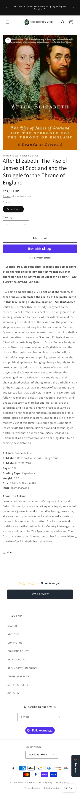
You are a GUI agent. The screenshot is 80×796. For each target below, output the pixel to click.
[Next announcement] (73, 8)
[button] (7, 22)
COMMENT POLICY (18, 651)
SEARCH (12, 626)
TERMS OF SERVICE (18, 676)
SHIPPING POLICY (17, 685)
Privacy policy (63, 782)
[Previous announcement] (7, 8)
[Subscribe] (59, 717)
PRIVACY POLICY (17, 659)
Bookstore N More (26, 782)
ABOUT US (13, 634)
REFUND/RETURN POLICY (22, 668)
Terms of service (32, 788)
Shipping (7, 196)
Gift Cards (13, 693)
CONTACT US (14, 642)
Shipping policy (51, 788)
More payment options (40, 257)
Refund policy (45, 782)
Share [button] (10, 552)
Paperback (13, 209)
